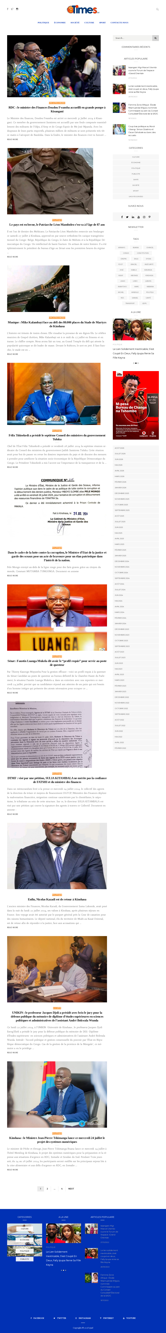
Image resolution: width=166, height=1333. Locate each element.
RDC (122, 298)
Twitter (61, 1318)
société (75, 23)
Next (71, 1189)
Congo (126, 253)
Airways (121, 247)
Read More (12, 139)
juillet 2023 (120, 670)
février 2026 (120, 494)
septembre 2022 (122, 726)
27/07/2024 (85, 211)
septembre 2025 (122, 523)
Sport (136, 191)
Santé (148, 298)
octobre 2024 (121, 585)
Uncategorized (57, 103)
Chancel (150, 247)
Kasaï (121, 275)
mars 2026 (119, 489)
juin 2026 (119, 472)
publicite (136, 174)
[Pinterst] (149, 217)
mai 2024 (118, 613)
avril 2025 (119, 551)
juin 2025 (119, 540)
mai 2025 (118, 545)
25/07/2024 (99, 648)
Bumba (136, 247)
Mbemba (150, 286)
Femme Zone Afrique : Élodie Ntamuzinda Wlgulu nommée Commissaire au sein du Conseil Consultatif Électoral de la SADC (63, 1264)
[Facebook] (122, 217)
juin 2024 (119, 608)
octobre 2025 (121, 517)
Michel (121, 292)
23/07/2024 (99, 999)
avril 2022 (119, 755)
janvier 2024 (120, 636)
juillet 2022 (120, 738)
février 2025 (120, 562)
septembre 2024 (122, 590)
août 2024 (119, 596)
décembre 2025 (122, 505)
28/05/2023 (132, 96)
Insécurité (149, 264)
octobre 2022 (121, 721)
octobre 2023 (121, 653)
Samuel (135, 298)
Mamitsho (122, 286)
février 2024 (120, 630)
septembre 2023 (122, 658)
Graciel (134, 264)
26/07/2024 (98, 539)
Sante (136, 179)
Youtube (131, 1318)
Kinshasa (149, 275)
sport (102, 23)
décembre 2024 (122, 574)
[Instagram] (144, 217)
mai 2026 (118, 477)
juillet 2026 (120, 466)
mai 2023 (118, 681)
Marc (136, 286)
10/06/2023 (132, 140)
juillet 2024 (120, 602)
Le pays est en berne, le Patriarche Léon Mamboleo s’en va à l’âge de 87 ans (57, 224)
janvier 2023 (120, 704)
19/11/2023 (132, 118)
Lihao (122, 281)
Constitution (143, 253)
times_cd (16, 94)
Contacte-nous (119, 23)
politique (43, 23)
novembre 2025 (122, 511)
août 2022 (119, 732)
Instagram (85, 1318)
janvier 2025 (120, 568)
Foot (120, 264)
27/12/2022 (132, 78)
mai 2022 (118, 749)
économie (60, 23)
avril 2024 (119, 619)
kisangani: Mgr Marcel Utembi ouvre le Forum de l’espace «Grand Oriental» (142, 70)
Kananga (148, 270)
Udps (144, 303)
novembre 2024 (122, 579)
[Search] (157, 9)
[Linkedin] (133, 217)
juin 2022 (119, 743)
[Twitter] (127, 217)
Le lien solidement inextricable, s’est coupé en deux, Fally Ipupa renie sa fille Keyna (143, 89)
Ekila (136, 259)
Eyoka (148, 259)
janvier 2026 (120, 500)
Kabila (133, 270)
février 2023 (120, 698)
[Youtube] (138, 217)
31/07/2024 (92, 94)
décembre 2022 (122, 709)
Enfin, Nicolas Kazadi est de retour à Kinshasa (57, 899)
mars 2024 (119, 624)
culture (89, 23)
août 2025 (119, 528)
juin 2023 (119, 675)
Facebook (38, 1318)
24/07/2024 (99, 886)
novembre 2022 (122, 715)
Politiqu (150, 292)
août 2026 (119, 460)
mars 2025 (119, 557)
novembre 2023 (122, 647)
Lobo (135, 281)
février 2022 (120, 760)
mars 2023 (119, 692)
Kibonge (134, 275)
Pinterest (108, 1318)
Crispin (124, 259)
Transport (130, 303)
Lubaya (148, 281)
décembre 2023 (122, 642)
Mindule (135, 292)
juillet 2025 (120, 534)
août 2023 (119, 664)
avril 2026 (119, 483)
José (121, 270)
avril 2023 (119, 687)
